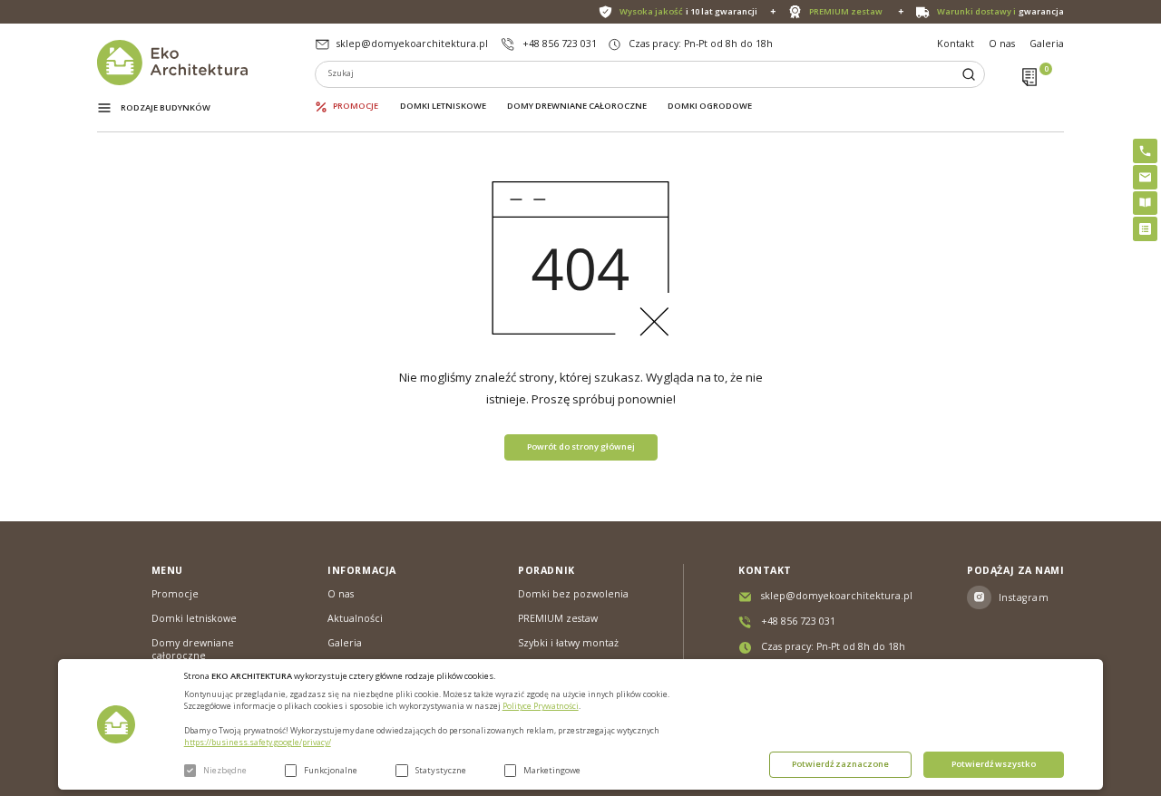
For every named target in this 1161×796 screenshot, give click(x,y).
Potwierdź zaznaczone (840, 764)
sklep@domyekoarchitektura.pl (412, 43)
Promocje (355, 106)
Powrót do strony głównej (581, 446)
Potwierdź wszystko (993, 764)
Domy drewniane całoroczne (577, 106)
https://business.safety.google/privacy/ (257, 742)
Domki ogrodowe (710, 106)
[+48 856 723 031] (1145, 151)
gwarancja (1000, 11)
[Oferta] (1145, 229)
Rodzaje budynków (165, 107)
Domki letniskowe (443, 106)
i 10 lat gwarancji (688, 11)
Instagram (1024, 597)
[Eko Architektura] (206, 62)
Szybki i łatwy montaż (568, 642)
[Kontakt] (1145, 177)
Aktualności (355, 618)
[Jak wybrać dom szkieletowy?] (1145, 203)
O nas (1002, 43)
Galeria (1046, 43)
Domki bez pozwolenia (573, 593)
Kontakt (955, 43)
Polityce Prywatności (540, 706)
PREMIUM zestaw (558, 618)
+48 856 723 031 (559, 43)
